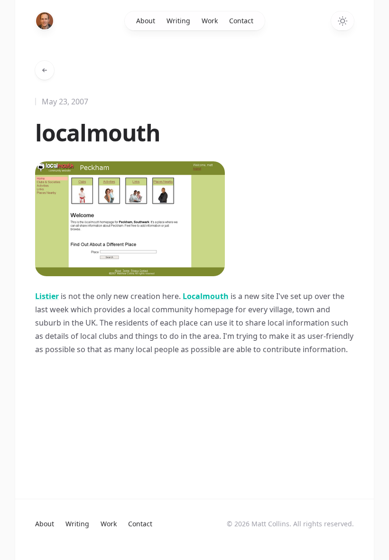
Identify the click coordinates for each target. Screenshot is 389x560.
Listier (47, 296)
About (145, 20)
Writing (178, 20)
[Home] (44, 20)
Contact (241, 20)
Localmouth (206, 296)
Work (210, 20)
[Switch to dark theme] (342, 20)
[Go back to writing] (44, 70)
